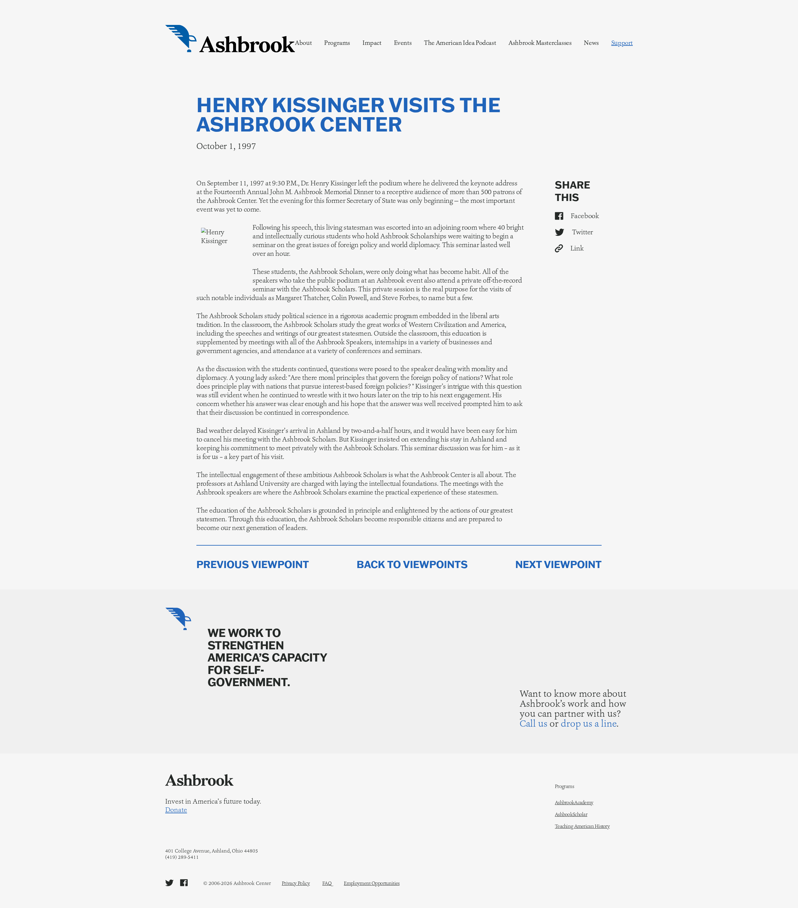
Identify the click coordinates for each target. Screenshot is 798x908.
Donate (176, 809)
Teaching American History (582, 826)
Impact (372, 43)
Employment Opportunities (372, 883)
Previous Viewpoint (252, 564)
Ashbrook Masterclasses (539, 43)
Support (622, 43)
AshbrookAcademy (574, 803)
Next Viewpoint (558, 564)
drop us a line (589, 723)
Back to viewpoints (412, 564)
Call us (533, 723)
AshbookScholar (571, 814)
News (591, 43)
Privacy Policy (296, 883)
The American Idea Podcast (460, 43)
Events (403, 43)
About (303, 43)
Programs (337, 43)
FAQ (326, 883)
